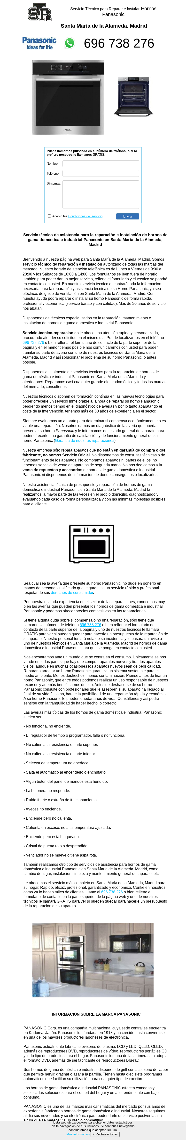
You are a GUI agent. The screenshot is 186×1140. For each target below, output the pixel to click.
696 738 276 (119, 43)
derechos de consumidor (72, 592)
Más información (78, 1134)
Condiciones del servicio (85, 216)
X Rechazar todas (105, 1134)
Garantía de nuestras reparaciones (84, 440)
